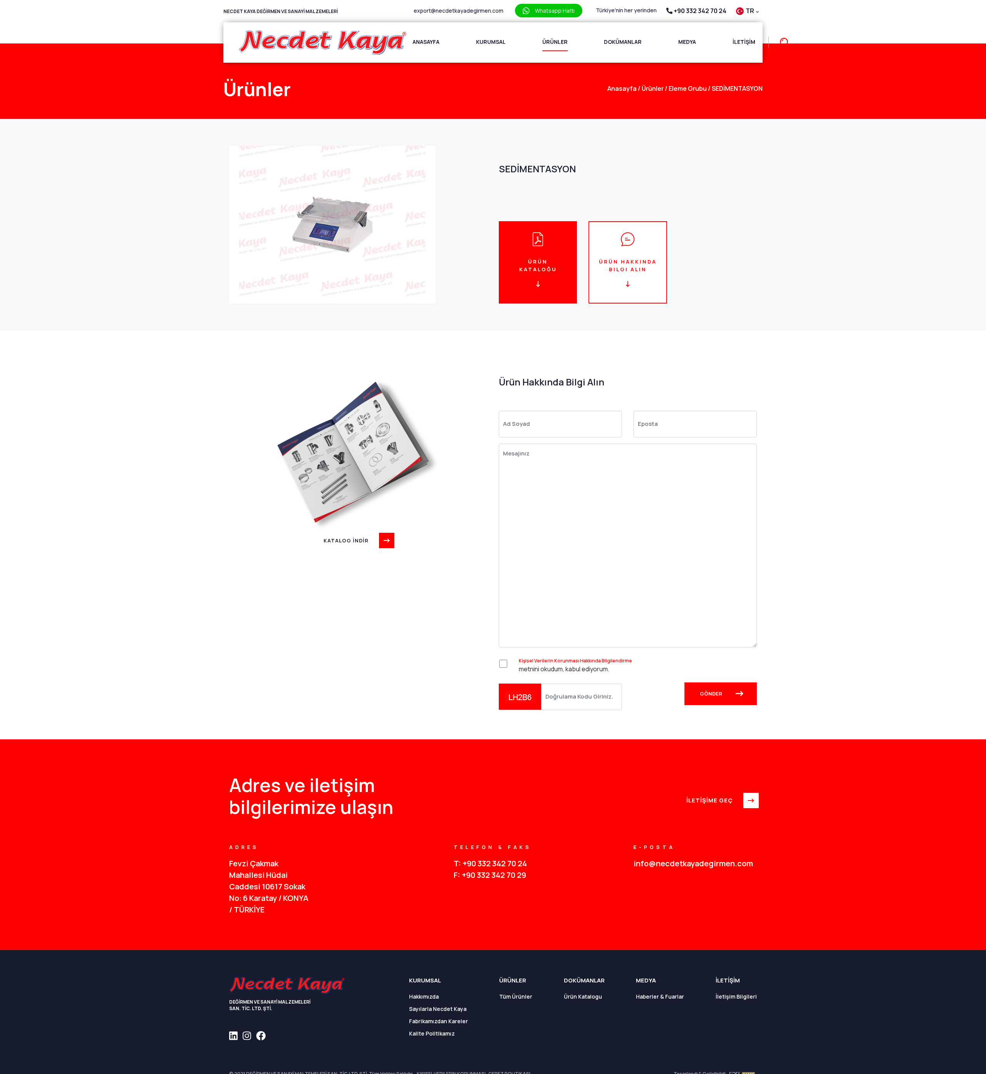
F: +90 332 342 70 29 (490, 875)
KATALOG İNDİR (346, 540)
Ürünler (555, 41)
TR (750, 11)
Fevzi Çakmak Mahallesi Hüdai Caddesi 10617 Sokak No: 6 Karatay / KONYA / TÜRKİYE (269, 886)
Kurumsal (491, 41)
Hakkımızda (424, 996)
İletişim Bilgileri (736, 996)
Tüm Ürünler (515, 996)
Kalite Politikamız (432, 1033)
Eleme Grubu (686, 88)
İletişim (744, 41)
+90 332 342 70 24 (699, 11)
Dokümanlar (623, 41)
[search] (781, 42)
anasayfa (622, 88)
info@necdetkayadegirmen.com (693, 863)
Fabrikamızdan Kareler (438, 1021)
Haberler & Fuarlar (660, 996)
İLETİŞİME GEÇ (709, 800)
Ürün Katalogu (583, 996)
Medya (687, 41)
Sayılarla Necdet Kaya (437, 1008)
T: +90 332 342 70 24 (490, 863)
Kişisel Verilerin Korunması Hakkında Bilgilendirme (575, 660)
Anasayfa (426, 41)
